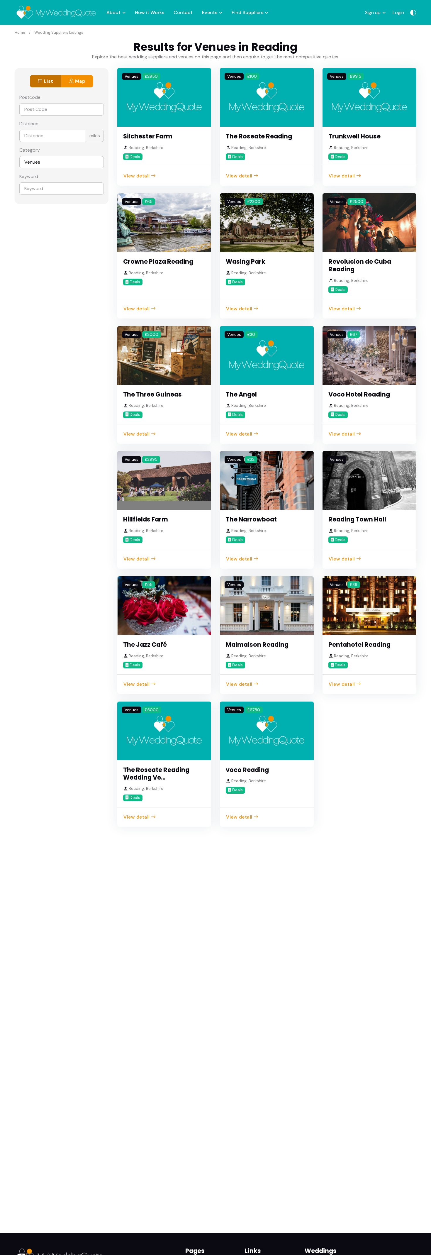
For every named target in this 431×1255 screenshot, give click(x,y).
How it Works (149, 12)
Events (209, 12)
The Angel (241, 394)
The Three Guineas (152, 394)
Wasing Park (245, 261)
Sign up (373, 12)
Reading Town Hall (357, 519)
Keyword (28, 176)
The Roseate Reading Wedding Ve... (156, 773)
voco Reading (247, 769)
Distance (28, 124)
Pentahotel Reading (359, 644)
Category (29, 150)
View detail (136, 176)
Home (20, 32)
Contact (183, 12)
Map (79, 81)
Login (398, 12)
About (113, 12)
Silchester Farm (147, 136)
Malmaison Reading (257, 644)
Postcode (29, 97)
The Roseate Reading (259, 136)
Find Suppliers (247, 12)
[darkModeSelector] (413, 12)
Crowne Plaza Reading (158, 261)
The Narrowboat (251, 519)
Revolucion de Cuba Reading (359, 265)
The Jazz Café (145, 644)
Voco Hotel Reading (359, 394)
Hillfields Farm (145, 519)
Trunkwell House (354, 136)
